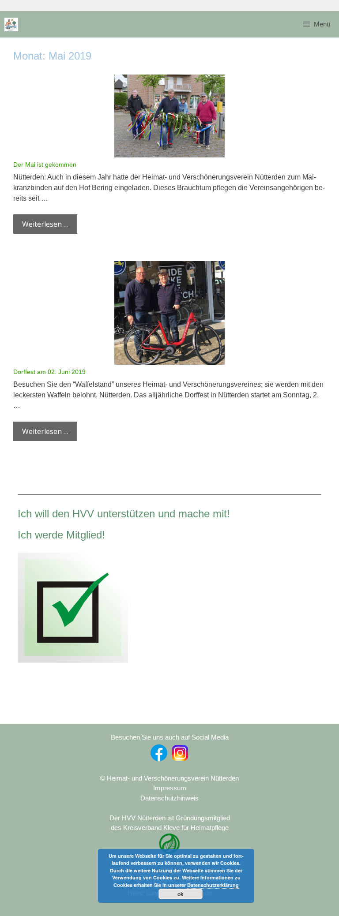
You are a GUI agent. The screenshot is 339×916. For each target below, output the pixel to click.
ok (180, 894)
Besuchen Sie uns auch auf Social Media (170, 737)
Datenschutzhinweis (169, 798)
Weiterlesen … (45, 224)
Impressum (169, 788)
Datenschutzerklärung (213, 885)
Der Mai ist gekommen (44, 164)
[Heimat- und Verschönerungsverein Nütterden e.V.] (11, 24)
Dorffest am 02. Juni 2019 (49, 371)
